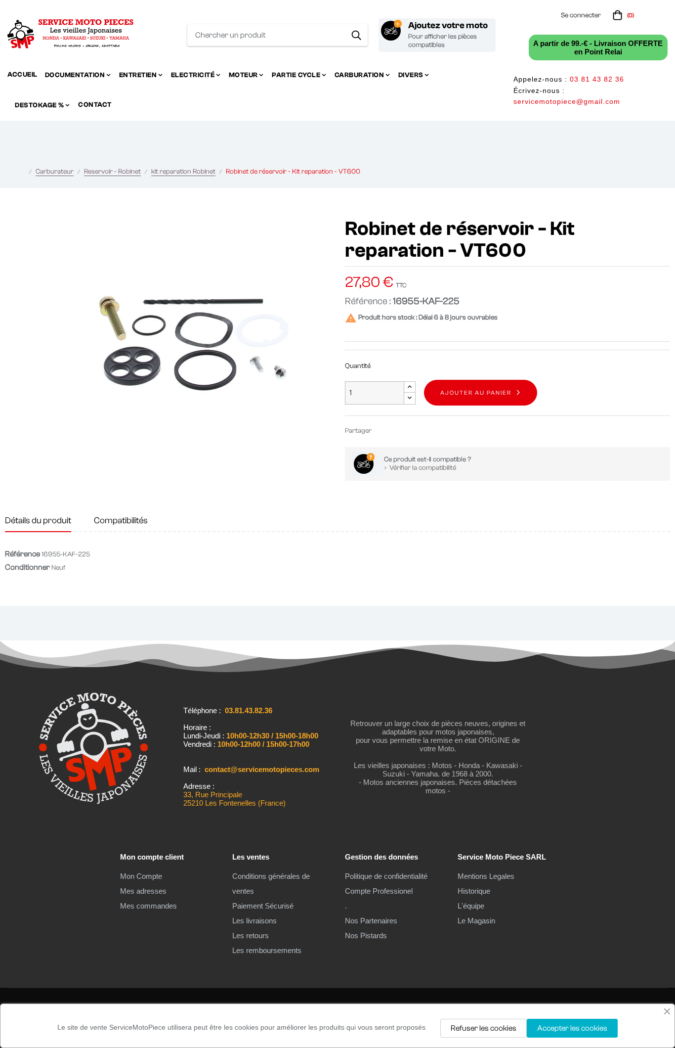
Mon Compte (141, 876)
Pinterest (413, 430)
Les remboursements (266, 950)
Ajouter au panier (475, 392)
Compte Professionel (379, 891)
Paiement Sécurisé (263, 906)
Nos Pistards (366, 935)
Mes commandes (148, 906)
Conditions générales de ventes (271, 883)
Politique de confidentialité (386, 876)
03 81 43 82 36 (597, 79)
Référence (22, 553)
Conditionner (27, 567)
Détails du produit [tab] (38, 520)
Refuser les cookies (483, 1028)
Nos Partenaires (371, 920)
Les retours (250, 935)
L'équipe (471, 906)
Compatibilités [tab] (121, 520)
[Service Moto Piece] (93, 808)
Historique (474, 891)
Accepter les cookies (572, 1028)
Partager (383, 430)
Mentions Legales (486, 876)
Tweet (398, 430)
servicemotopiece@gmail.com (566, 101)
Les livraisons (254, 920)
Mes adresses (143, 891)
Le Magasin (476, 920)
